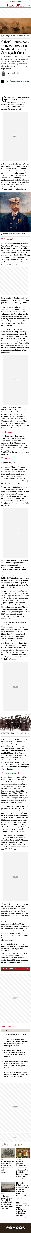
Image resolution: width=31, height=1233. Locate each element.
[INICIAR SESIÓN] (29, 5)
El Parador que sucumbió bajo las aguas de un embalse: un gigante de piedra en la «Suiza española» (22, 1209)
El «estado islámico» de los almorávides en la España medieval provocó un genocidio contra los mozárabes (22, 1189)
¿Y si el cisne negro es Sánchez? (15, 1035)
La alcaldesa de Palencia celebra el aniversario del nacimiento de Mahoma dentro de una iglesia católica (16, 1065)
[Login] (29, 5)
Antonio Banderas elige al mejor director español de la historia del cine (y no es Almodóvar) (16, 1075)
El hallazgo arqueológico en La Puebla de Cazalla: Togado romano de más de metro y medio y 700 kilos (7, 1202)
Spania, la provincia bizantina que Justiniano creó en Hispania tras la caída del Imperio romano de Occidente (22, 1169)
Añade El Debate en (16, 81)
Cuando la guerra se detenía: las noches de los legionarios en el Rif (7, 1166)
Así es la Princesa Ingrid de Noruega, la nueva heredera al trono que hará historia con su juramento (15, 1054)
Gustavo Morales (13, 73)
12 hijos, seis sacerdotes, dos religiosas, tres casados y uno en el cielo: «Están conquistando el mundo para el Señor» (16, 1043)
